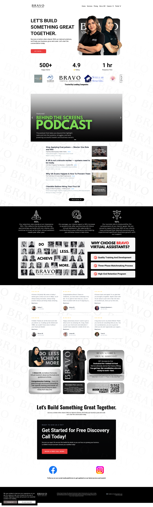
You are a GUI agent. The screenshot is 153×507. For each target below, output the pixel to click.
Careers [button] (109, 6)
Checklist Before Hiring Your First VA (63, 186)
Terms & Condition (22, 498)
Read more (34, 303)
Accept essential (27, 502)
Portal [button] (117, 6)
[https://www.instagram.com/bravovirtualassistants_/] (100, 470)
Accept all (10, 502)
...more (69, 151)
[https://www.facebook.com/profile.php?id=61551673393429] (53, 470)
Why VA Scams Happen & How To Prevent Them (68, 174)
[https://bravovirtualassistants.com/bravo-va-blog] (76, 118)
